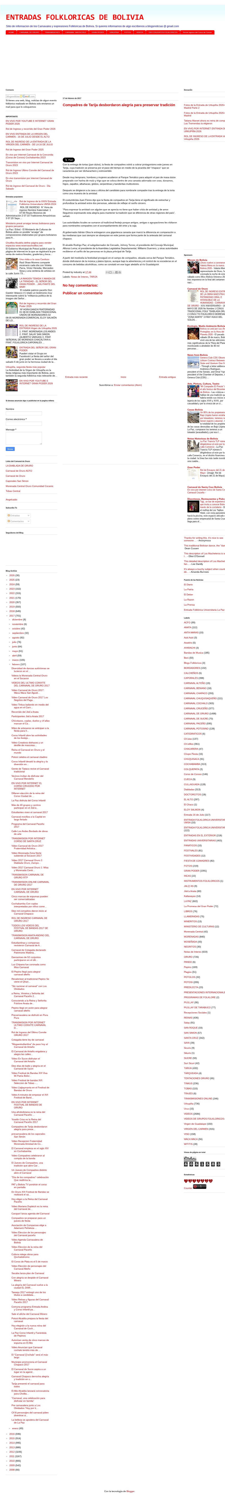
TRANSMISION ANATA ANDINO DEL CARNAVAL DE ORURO (30, 936)
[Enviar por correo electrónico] (107, 272)
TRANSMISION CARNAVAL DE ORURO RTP (28, 876)
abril (14, 655)
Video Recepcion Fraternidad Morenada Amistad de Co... (27, 1142)
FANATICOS (190, 845)
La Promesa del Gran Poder (198, 906)
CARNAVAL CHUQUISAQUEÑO (200, 698)
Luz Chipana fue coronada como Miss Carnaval (29, 966)
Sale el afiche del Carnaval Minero (29, 1314)
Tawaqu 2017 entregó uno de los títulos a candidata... (29, 1293)
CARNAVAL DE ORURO (29, 32)
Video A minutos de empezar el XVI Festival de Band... (30, 1096)
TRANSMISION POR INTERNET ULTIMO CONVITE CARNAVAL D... (29, 1025)
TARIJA (93, 276)
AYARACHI (189, 647)
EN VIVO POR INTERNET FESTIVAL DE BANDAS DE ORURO (27, 1105)
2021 (12, 598)
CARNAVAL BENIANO (195, 688)
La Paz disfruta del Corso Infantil (28, 800)
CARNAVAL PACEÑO (195, 723)
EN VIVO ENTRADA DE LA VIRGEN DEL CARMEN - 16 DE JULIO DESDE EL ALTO (28, 135)
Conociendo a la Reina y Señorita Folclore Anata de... (29, 1002)
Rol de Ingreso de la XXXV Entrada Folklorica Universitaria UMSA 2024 (37, 202)
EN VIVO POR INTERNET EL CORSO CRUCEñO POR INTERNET (27, 786)
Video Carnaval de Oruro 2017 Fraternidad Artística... (27, 847)
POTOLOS (189, 977)
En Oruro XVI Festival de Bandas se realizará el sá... (30, 1193)
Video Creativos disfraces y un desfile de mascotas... (27, 744)
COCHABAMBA (192, 764)
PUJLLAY (189, 1002)
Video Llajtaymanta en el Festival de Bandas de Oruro (30, 1089)
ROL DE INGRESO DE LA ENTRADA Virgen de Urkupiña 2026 (38, 327)
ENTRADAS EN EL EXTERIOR (200, 835)
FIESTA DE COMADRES (196, 860)
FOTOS (127, 32)
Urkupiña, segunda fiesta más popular (25, 367)
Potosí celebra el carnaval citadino (29, 757)
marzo (15, 660)
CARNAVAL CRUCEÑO (196, 708)
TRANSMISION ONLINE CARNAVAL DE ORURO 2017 (30, 883)
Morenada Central (193, 931)
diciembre (17, 619)
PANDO (188, 962)
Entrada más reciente (76, 377)
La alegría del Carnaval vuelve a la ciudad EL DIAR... (30, 1286)
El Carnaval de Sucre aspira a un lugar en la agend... (29, 1370)
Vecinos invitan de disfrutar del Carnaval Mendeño (27, 777)
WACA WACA (191, 1139)
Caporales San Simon (17, 481)
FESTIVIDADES (192, 855)
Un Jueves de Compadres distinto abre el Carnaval (29, 1171)
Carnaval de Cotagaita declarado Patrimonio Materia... (29, 951)
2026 (12, 575)
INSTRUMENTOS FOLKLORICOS (202, 881)
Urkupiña (188, 1103)
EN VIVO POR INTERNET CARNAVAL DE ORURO (25, 890)
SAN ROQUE (191, 1027)
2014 (12, 1442)
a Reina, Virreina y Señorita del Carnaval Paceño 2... (28, 994)
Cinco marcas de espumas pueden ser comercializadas (30, 898)
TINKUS (188, 1083)
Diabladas (189, 789)
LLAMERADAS (191, 916)
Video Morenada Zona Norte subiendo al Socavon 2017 (27, 854)
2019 (12, 606)
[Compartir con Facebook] (116, 272)
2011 (12, 1456)
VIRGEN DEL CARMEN (196, 1129)
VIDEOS (139, 32)
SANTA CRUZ (191, 1038)
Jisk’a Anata (190, 891)
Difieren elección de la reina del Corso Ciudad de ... (28, 794)
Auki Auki (188, 637)
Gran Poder (193, 467)
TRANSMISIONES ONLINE (198, 1098)
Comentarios (17, 521)
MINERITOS (190, 921)
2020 (12, 602)
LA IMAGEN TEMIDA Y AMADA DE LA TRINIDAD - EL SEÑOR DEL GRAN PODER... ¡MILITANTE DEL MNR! (37, 282)
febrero (16, 664)
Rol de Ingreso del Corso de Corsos (197, 32)
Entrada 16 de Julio (194, 814)
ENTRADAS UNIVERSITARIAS (200, 840)
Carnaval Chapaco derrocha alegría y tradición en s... (30, 1378)
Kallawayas (190, 896)
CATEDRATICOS (193, 733)
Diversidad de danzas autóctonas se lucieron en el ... (30, 669)
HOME (11, 32)
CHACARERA (191, 749)
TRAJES (188, 1093)
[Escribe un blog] (110, 272)
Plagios (188, 972)
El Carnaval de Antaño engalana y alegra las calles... (29, 1052)
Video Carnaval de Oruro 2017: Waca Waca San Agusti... (28, 691)
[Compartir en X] (113, 272)
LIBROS (188, 911)
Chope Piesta (191, 754)
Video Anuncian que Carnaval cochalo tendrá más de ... (27, 1348)
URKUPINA (114, 32)
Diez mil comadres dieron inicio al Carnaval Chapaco (29, 912)
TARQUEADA (191, 1073)
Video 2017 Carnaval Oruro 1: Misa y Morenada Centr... (30, 869)
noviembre (18, 624)
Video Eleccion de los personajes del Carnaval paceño (29, 1234)
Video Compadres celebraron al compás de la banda (28, 1157)
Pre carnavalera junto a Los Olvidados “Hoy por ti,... (26, 1406)
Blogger (130, 1491)
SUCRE (188, 1058)
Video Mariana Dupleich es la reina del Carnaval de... (30, 1207)
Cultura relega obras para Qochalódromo (25, 1255)
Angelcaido (11, 499)
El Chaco (188, 804)
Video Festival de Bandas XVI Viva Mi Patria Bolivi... (29, 1074)
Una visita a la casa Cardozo (34, 259)
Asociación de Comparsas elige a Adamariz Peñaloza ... (29, 1226)
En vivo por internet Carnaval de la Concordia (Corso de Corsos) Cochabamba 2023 (29, 156)
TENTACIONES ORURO (196, 1078)
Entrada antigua (167, 377)
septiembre (18, 633)
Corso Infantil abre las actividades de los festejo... (29, 736)
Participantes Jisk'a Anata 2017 (28, 716)
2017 (12, 615)
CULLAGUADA (191, 784)
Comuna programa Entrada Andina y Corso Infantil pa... (30, 1308)
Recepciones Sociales (195, 1012)
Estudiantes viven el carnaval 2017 (30, 812)
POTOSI (188, 982)
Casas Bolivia (195, 409)
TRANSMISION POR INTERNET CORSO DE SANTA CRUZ (28, 840)
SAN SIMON (190, 1032)
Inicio (123, 377)
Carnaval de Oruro (15, 476)
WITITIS (188, 1144)
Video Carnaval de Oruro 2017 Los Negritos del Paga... (30, 699)
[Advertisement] (104, 62)
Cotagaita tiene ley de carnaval (28, 1039)
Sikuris (187, 1053)
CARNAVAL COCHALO (196, 703)
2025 (12, 579)
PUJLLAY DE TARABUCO (197, 1007)
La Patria (188, 589)
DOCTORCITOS (192, 794)
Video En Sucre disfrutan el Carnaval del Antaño (26, 1060)
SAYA (187, 1043)
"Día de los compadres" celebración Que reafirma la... (30, 1178)
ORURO (188, 957)
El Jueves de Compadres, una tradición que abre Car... (27, 1164)
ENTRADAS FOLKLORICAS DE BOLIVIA (75, 18)
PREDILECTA (191, 987)
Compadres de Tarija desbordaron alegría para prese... (29, 1128)
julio (14, 642)
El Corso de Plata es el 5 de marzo (30, 1261)
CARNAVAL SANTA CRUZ (75, 32)
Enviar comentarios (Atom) (128, 385)
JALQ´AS (189, 886)
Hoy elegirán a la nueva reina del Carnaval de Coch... (29, 1327)
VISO (186, 1134)
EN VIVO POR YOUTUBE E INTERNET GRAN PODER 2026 (36, 382)
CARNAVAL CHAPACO (195, 693)
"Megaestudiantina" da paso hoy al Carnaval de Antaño (30, 1045)
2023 (12, 588)
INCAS (187, 876)
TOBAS (188, 1088)
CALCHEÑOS (191, 673)
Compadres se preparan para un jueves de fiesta (29, 1219)
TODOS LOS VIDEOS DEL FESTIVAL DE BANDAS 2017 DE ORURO (30, 928)
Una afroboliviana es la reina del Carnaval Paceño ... (28, 1113)
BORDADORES (192, 668)
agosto (16, 637)
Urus (186, 1108)
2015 (12, 1438)
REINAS (188, 1017)
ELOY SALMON (192, 809)
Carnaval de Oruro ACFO (19, 470)
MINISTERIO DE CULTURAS (199, 926)
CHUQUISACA (191, 759)
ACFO (187, 622)
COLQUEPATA (191, 769)
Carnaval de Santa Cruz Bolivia (204, 487)
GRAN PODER (98, 32)
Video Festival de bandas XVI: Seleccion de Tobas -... (27, 1081)
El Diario (188, 584)
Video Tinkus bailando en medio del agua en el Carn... (30, 706)
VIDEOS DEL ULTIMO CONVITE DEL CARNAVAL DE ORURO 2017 (31, 684)
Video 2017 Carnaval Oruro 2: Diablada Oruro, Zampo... (27, 861)
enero (15, 1428)
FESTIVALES (191, 850)
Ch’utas (188, 738)
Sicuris (187, 1048)
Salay (187, 1022)
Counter (188, 1188)
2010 (12, 1461)
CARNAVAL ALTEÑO (194, 683)
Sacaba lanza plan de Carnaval (28, 1273)
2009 (12, 1465)
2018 (12, 611)
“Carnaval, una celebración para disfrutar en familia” (28, 1399)
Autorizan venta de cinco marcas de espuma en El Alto (30, 1341)
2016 (12, 1434)
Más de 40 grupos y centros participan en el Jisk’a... (26, 806)
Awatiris (188, 642)
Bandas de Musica (193, 652)
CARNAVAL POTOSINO (196, 728)
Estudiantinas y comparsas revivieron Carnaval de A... (27, 944)
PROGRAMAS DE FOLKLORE (200, 997)
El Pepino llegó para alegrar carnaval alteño (26, 973)
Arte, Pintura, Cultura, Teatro (203, 383)
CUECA (188, 779)
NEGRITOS (190, 946)
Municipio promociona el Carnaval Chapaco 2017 (29, 1363)
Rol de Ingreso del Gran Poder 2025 (25, 149)
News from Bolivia (197, 355)
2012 (12, 1452)
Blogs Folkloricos (193, 663)
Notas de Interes (79, 276)
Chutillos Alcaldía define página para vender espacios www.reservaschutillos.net (29, 244)
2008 (12, 1469)
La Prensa (189, 604)
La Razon (189, 599)
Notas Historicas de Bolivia (202, 438)
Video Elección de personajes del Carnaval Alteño (29, 1267)
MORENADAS (191, 936)
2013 (12, 1447)
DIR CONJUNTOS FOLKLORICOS (163, 32)
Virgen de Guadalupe (195, 1124)
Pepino (187, 967)
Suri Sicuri (189, 1063)
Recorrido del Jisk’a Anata (25, 712)
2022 (12, 593)
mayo (15, 651)
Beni (186, 657)
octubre (16, 628)
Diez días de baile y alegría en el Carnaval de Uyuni (29, 1067)
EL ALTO (188, 799)
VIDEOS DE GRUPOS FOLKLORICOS (204, 1118)
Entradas (15, 515)
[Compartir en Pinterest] (119, 272)
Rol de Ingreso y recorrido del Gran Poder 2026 (31, 129)
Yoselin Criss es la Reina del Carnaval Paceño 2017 (26, 1121)
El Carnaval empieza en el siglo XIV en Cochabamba (30, 1149)
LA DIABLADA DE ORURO (19, 465)
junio (15, 646)
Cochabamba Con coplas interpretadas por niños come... (29, 905)
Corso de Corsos (193, 774)
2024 (12, 584)
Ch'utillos (188, 744)
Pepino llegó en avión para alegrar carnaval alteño (29, 1009)
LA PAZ (188, 901)
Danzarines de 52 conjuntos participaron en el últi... (26, 958)
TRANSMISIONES (52, 32)
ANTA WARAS (191, 632)
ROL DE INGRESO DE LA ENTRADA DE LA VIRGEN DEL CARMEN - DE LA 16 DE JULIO (29, 143)
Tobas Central (13, 491)
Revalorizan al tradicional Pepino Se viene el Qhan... (30, 980)
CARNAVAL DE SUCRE (196, 718)
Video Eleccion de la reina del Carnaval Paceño (27, 1248)
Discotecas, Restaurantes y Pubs (206, 499)
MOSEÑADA (190, 941)
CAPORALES (191, 678)
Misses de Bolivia (197, 260)
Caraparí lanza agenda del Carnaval (30, 1213)
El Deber (188, 594)
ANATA (187, 627)
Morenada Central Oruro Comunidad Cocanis (29, 486)
